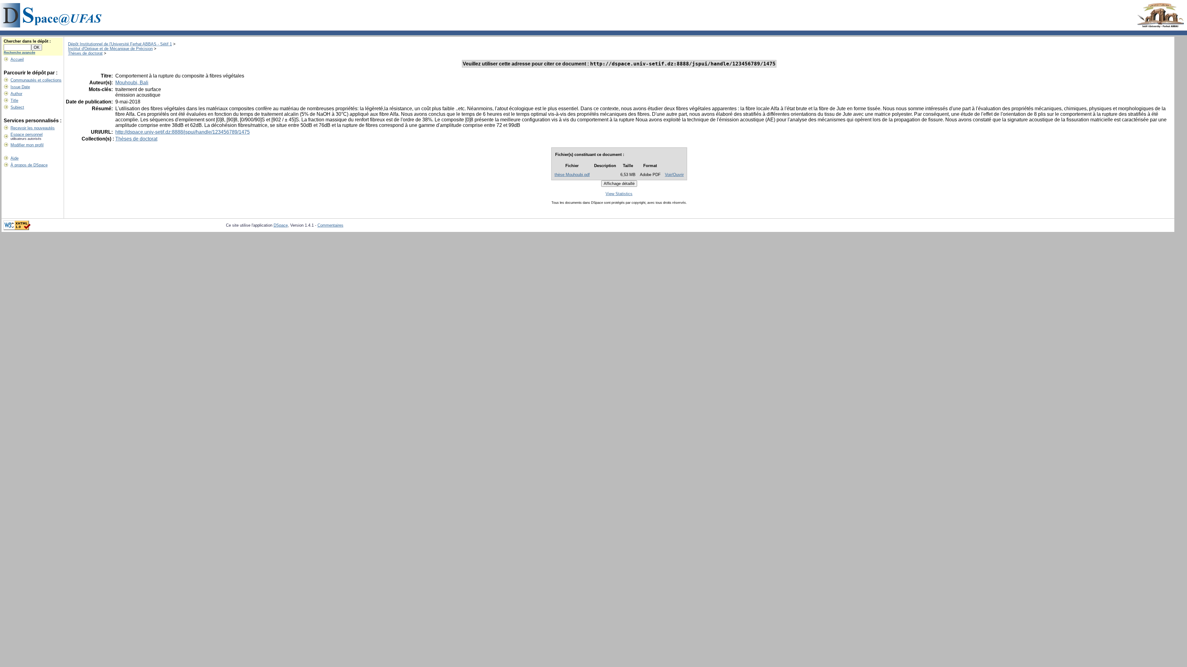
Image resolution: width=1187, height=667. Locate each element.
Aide (15, 158)
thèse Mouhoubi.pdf (572, 174)
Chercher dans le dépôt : (27, 41)
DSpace (281, 225)
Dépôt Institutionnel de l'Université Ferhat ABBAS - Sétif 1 (120, 44)
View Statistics (619, 193)
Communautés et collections (36, 80)
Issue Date (20, 87)
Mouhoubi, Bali (131, 82)
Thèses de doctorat (85, 53)
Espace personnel (27, 134)
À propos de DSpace (29, 165)
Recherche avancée (19, 52)
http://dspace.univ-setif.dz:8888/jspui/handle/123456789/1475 (182, 132)
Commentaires (330, 225)
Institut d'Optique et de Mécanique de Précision (110, 48)
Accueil (17, 59)
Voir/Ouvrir (674, 174)
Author (16, 93)
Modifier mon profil (27, 145)
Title (14, 100)
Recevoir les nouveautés (33, 128)
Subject (17, 107)
